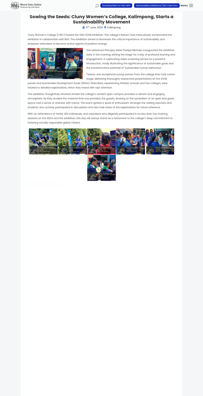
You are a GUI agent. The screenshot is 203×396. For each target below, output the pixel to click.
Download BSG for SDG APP (116, 5)
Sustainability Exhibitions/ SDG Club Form (157, 5)
